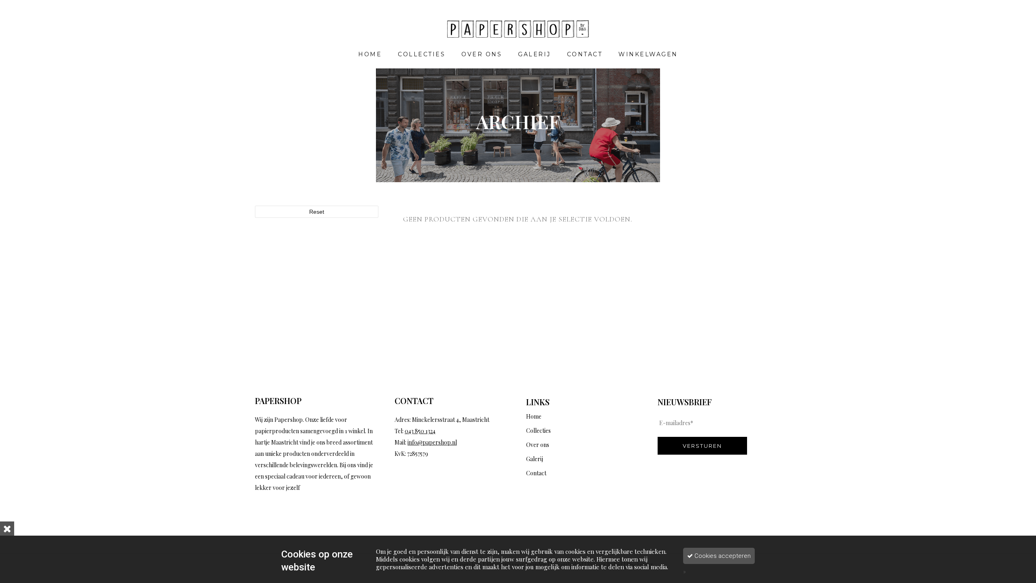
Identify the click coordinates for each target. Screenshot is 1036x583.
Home (533, 416)
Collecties (538, 430)
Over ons (537, 445)
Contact (536, 473)
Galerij (534, 459)
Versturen (702, 446)
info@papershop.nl (432, 442)
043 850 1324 (420, 431)
